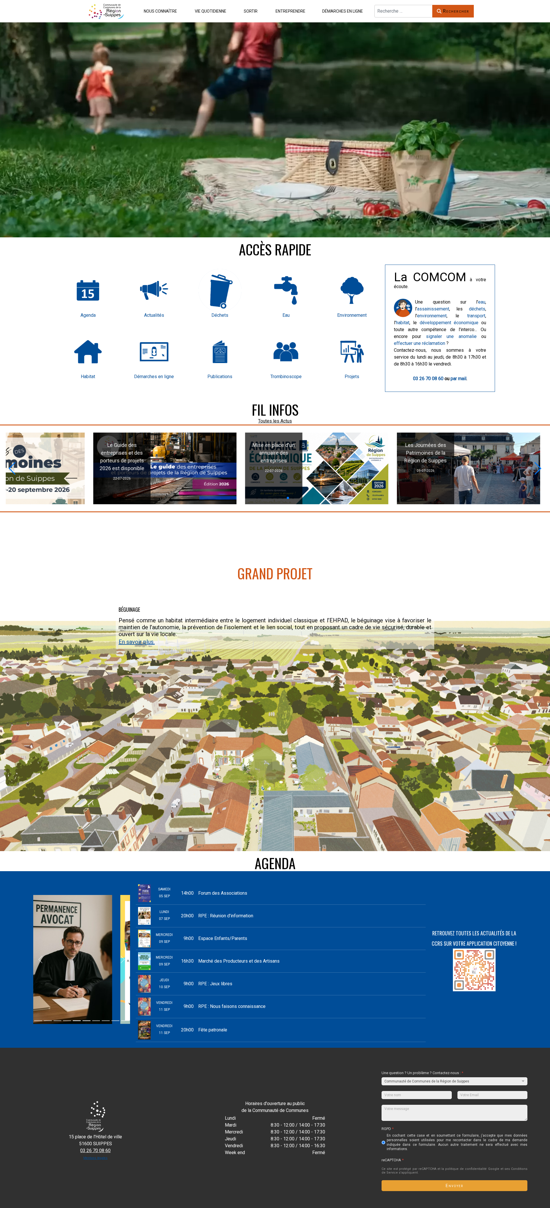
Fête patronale (212, 1030)
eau (481, 302)
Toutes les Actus (275, 421)
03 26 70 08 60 (428, 378)
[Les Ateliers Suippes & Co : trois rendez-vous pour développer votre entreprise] (317, 468)
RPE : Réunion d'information (225, 915)
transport (476, 315)
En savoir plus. (137, 641)
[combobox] (403, 11)
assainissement (433, 309)
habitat (402, 322)
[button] (159, 11)
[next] (122, 959)
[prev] (40, 959)
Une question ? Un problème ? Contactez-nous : (422, 1073)
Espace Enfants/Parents (222, 938)
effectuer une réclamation (419, 343)
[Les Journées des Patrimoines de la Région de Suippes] (162, 468)
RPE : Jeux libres (215, 983)
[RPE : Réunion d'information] (472, 468)
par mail (458, 378)
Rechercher (456, 11)
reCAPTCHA (393, 1160)
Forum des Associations (222, 893)
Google (493, 1168)
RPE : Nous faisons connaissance (232, 1006)
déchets (477, 309)
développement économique (449, 322)
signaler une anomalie (451, 336)
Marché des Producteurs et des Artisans (239, 961)
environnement (432, 315)
